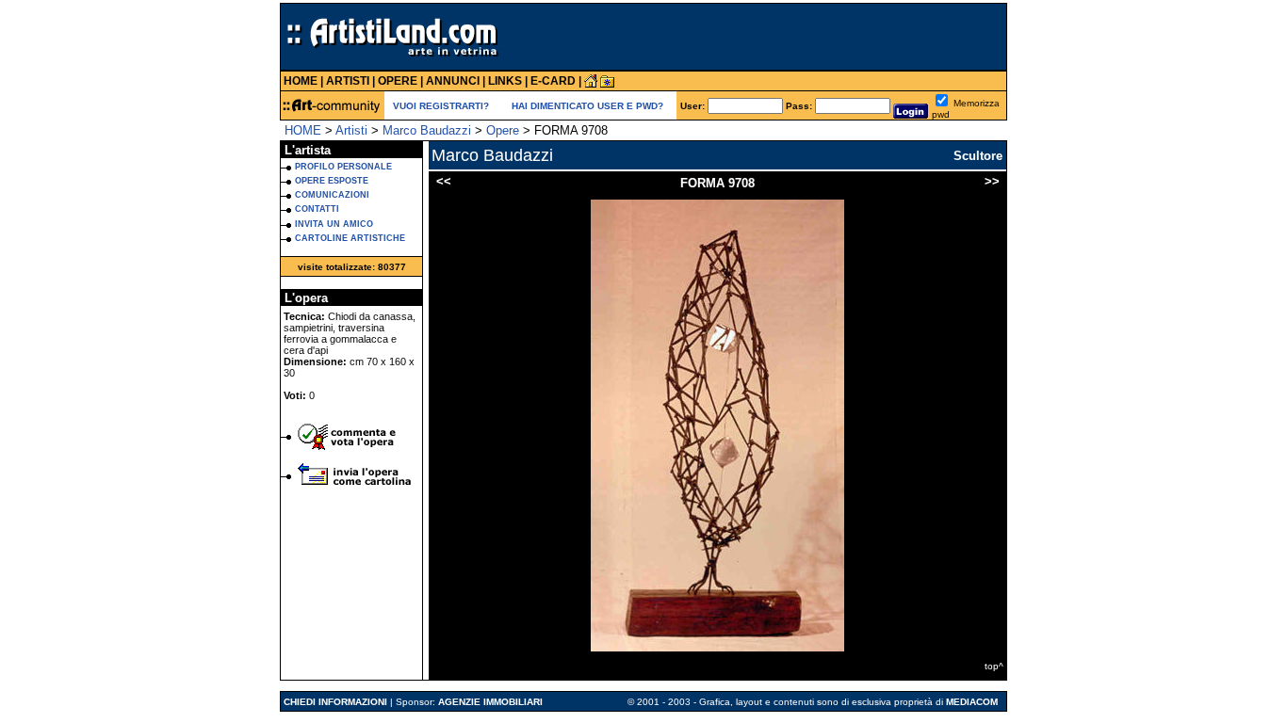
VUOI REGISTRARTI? (441, 106)
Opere (502, 130)
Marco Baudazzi (427, 130)
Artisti (351, 130)
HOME (303, 130)
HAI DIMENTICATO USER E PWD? (587, 106)
